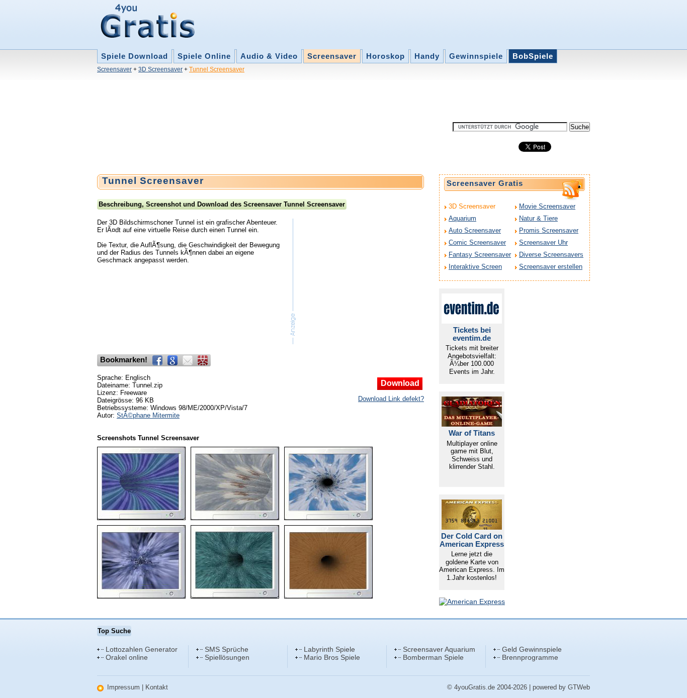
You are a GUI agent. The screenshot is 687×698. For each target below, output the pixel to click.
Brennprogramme (530, 657)
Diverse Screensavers (551, 254)
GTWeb (579, 687)
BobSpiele (532, 56)
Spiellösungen (227, 657)
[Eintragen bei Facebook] (157, 360)
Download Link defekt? (391, 399)
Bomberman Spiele (433, 657)
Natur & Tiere (538, 218)
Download (400, 383)
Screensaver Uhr (543, 242)
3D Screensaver (160, 69)
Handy (427, 56)
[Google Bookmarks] (172, 360)
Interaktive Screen (475, 266)
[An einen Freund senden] (188, 360)
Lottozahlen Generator (142, 649)
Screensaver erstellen (550, 266)
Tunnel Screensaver (216, 69)
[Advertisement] (280, 99)
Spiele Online (204, 56)
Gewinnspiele (476, 56)
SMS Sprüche (226, 649)
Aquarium (462, 218)
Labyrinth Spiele (329, 649)
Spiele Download (134, 56)
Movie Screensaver (547, 206)
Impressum (123, 687)
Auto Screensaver (475, 230)
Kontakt (156, 687)
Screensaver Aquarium (439, 649)
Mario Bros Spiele (332, 657)
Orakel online (127, 657)
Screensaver (332, 56)
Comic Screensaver (477, 242)
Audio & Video (269, 56)
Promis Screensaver (548, 230)
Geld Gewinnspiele (532, 649)
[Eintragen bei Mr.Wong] (203, 360)
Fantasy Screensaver (480, 254)
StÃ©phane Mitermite (148, 415)
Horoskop (385, 56)
